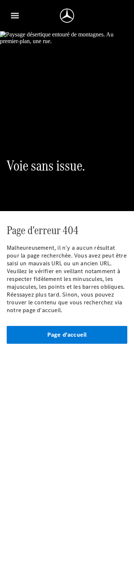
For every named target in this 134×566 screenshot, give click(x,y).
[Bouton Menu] (15, 15)
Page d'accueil (67, 335)
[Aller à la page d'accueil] (67, 15)
